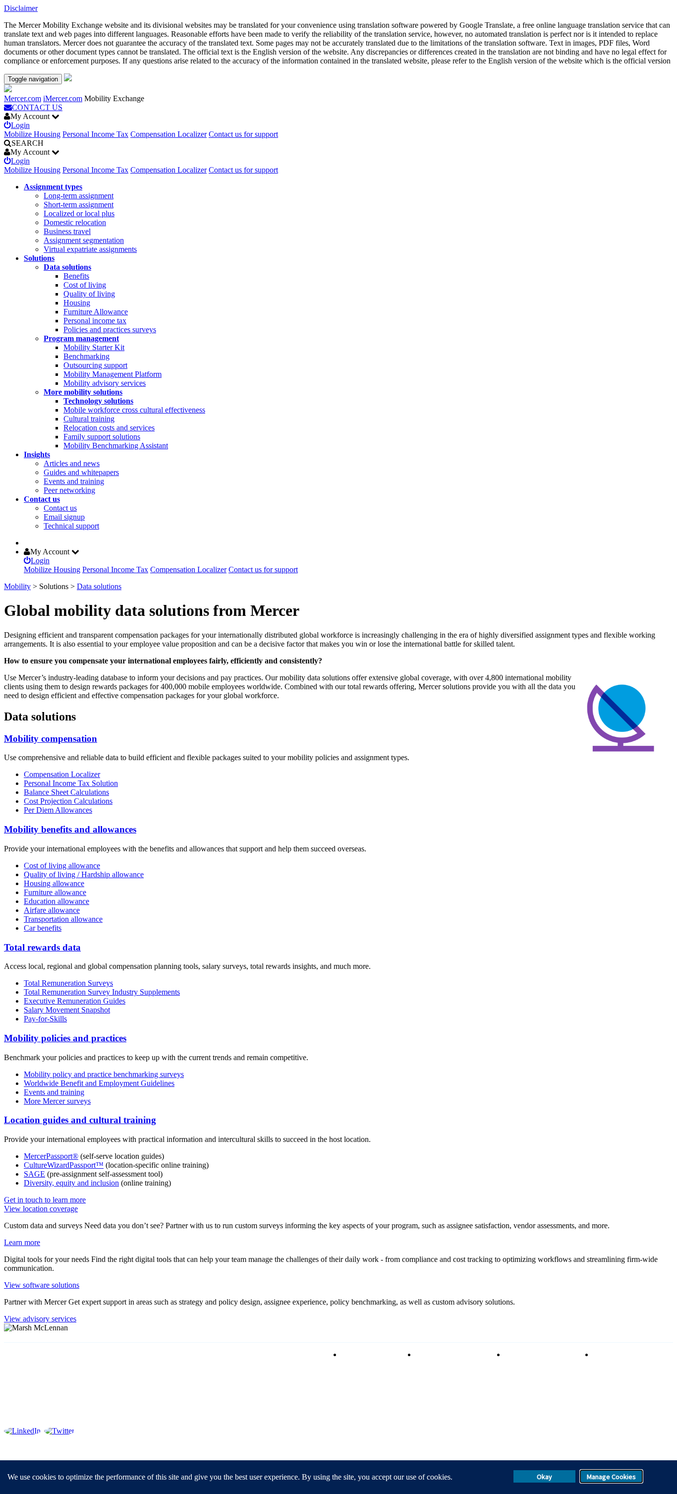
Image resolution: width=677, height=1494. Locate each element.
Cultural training (88, 419)
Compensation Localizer (168, 134)
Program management (81, 338)
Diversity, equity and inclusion (71, 1183)
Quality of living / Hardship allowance (84, 874)
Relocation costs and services (109, 427)
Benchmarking (86, 356)
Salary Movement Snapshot (67, 1010)
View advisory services (40, 1319)
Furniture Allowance (95, 311)
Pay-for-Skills (45, 1019)
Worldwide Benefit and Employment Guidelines (99, 1083)
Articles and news (72, 463)
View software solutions (41, 1285)
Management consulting (630, 1354)
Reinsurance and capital (453, 1354)
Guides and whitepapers (81, 472)
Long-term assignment (78, 195)
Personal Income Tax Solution (71, 783)
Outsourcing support (95, 365)
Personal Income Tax (95, 134)
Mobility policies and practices (65, 1038)
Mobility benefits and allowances (70, 829)
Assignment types (53, 186)
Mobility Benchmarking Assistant (115, 445)
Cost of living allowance (62, 865)
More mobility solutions (83, 392)
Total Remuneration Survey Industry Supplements (102, 992)
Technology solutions (98, 401)
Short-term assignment (78, 204)
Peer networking (69, 490)
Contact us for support (243, 134)
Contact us (42, 499)
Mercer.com (22, 98)
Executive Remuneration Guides (74, 1001)
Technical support (71, 526)
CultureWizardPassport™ (64, 1165)
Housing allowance (54, 883)
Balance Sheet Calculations (66, 792)
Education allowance (56, 901)
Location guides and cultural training (80, 1120)
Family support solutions (101, 436)
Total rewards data (42, 947)
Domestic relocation (75, 222)
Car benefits (42, 928)
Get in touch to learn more (45, 1199)
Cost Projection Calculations (68, 801)
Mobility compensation (50, 738)
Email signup (64, 517)
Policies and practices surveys (109, 329)
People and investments (541, 1354)
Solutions (39, 258)
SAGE (34, 1174)
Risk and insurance (371, 1354)
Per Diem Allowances (58, 810)
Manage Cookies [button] (611, 1476)
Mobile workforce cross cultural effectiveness (134, 410)
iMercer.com (62, 98)
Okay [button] (544, 1476)
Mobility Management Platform (112, 374)
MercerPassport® (51, 1156)
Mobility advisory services (104, 383)
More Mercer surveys (57, 1101)
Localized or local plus (79, 213)
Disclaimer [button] (21, 8)
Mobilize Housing (32, 134)
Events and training (74, 481)
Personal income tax (94, 320)
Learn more (22, 1242)
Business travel (67, 231)
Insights (37, 454)
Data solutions (67, 267)
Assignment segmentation (84, 240)
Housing (76, 303)
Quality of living (89, 294)
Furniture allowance (55, 892)
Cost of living (84, 285)
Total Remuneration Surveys (68, 983)
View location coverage (41, 1208)
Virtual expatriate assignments (90, 249)
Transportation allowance (63, 919)
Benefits (76, 276)
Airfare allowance (52, 910)
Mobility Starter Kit (93, 347)
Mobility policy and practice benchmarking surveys (104, 1074)
